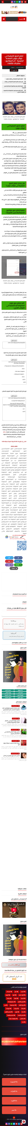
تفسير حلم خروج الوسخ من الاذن (11, 755)
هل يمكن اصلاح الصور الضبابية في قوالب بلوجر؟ (15, 82)
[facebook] (15, 2)
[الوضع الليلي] (24, 1122)
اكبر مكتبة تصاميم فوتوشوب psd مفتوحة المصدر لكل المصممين (11, 709)
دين (5, 1005)
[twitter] (20, 2)
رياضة (22, 1008)
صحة (23, 1012)
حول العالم (21, 1005)
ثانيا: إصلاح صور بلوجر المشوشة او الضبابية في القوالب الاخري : (15, 91)
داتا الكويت (14, 1100)
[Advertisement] (14, 38)
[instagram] (12, 2)
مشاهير (22, 1019)
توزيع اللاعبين (20, 695)
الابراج (7, 995)
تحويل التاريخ (20, 698)
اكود (14, 995)
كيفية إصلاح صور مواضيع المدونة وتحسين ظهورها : (15, 87)
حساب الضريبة (8, 695)
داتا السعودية (14, 1082)
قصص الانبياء (21, 1015)
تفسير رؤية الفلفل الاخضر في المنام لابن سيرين (12, 733)
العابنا (15, 998)
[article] (14, 578)
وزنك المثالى (8, 693)
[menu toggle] (25, 2)
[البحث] (3, 2)
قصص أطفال (8, 1012)
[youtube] (22, 2)
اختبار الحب (20, 693)
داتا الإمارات (14, 1091)
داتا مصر (14, 1110)
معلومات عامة (12, 1019)
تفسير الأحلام (21, 1002)
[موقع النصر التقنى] (14, 7)
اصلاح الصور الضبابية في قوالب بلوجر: (14, 79)
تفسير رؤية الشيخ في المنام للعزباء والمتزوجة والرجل (12, 721)
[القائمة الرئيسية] (4, 19)
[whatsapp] (17, 2)
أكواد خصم (21, 995)
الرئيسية (21, 19)
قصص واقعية (10, 1015)
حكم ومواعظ (11, 1002)
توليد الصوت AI (21, 23)
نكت (23, 1022)
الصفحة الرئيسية (20, 67)
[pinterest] (16, 1124)
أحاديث (22, 992)
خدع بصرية (12, 1005)
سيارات (15, 1008)
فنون (16, 1012)
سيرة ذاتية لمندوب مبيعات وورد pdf (11, 744)
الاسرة (22, 998)
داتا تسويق (20, 690)
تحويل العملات (8, 698)
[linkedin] (19, 1124)
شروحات (12, 67)
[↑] (14, 1117)
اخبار (16, 992)
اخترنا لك (8, 992)
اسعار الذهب (8, 690)
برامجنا (8, 998)
